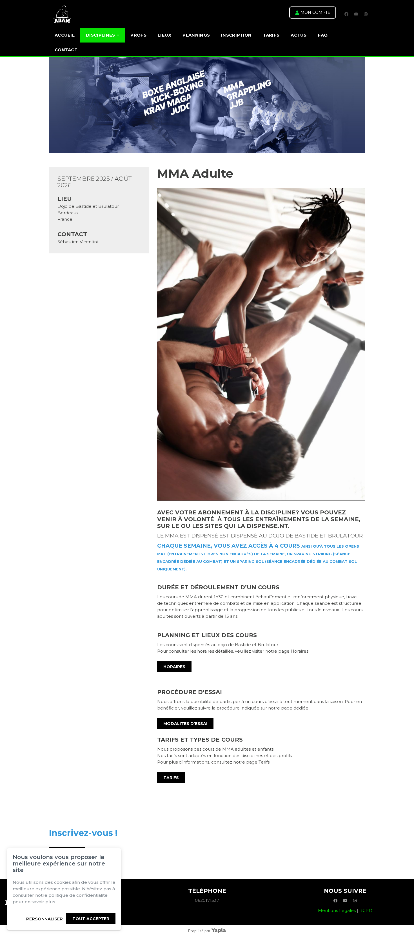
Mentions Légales (337, 910)
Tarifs (271, 35)
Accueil (65, 35)
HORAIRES (174, 666)
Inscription (236, 35)
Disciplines (100, 35)
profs (138, 35)
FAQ (323, 35)
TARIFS (171, 777)
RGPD (365, 910)
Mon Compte (314, 12)
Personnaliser (44, 919)
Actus (299, 35)
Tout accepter (90, 918)
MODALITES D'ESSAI (185, 723)
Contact (66, 49)
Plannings (196, 35)
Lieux (165, 35)
